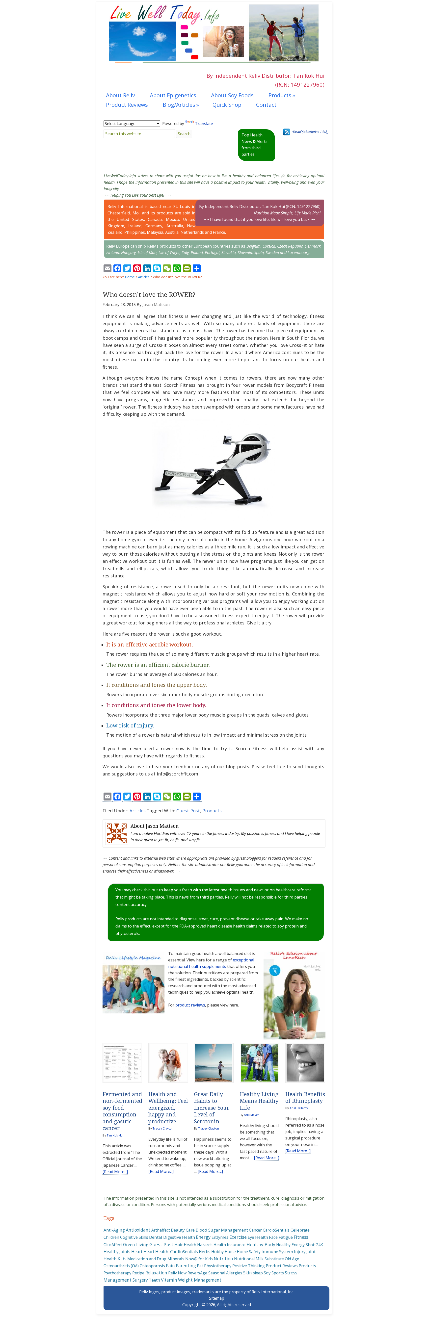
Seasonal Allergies (225, 1273)
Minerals (175, 1259)
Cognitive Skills (134, 1237)
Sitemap (216, 1298)
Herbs (204, 1251)
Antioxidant (138, 1230)
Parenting (186, 1265)
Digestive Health (179, 1237)
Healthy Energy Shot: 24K (299, 1244)
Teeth (154, 1280)
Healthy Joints (117, 1251)
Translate (204, 123)
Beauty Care (183, 1230)
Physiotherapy (217, 1265)
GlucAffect (113, 1244)
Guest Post (188, 811)
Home (230, 1251)
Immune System (277, 1251)
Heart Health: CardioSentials (170, 1251)
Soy (267, 1273)
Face (273, 1237)
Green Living (135, 1244)
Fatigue (286, 1237)
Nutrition (223, 1259)
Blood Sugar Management (222, 1230)
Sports (277, 1273)
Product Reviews (282, 1265)
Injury (299, 1251)
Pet (200, 1265)
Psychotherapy (117, 1273)
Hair (178, 1244)
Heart (136, 1251)
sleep (258, 1273)
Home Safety (249, 1251)
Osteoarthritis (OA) (121, 1265)
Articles (138, 811)
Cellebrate (300, 1230)
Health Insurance (229, 1244)
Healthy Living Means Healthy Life (259, 1101)
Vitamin (169, 1280)
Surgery (140, 1280)
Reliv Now (177, 1273)
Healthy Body (260, 1244)
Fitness (301, 1237)
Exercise (238, 1237)
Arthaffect (160, 1230)
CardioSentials (276, 1230)
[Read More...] (115, 1172)
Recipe (138, 1273)
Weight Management (199, 1280)
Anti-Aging (114, 1230)
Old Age (292, 1259)
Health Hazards (198, 1244)
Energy (203, 1237)
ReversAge (197, 1273)
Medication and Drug (146, 1259)
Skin (247, 1273)
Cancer (255, 1230)
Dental (155, 1237)
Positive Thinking (248, 1265)
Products (212, 811)
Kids (122, 1259)
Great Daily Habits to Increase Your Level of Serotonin (211, 1108)
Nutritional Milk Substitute (259, 1259)
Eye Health (258, 1237)
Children (111, 1237)
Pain (170, 1265)
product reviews (190, 1005)
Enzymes (220, 1237)
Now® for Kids (199, 1259)
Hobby (217, 1251)
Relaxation (156, 1273)
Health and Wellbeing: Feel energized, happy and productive (168, 1108)
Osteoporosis (152, 1265)
